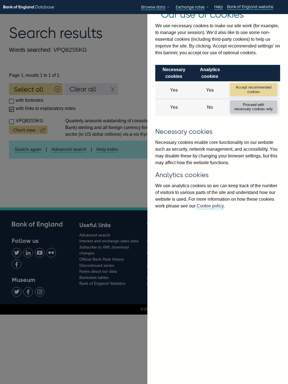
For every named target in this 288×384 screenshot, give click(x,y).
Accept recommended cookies (253, 89)
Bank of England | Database (28, 7)
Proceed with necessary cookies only (253, 107)
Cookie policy (210, 206)
